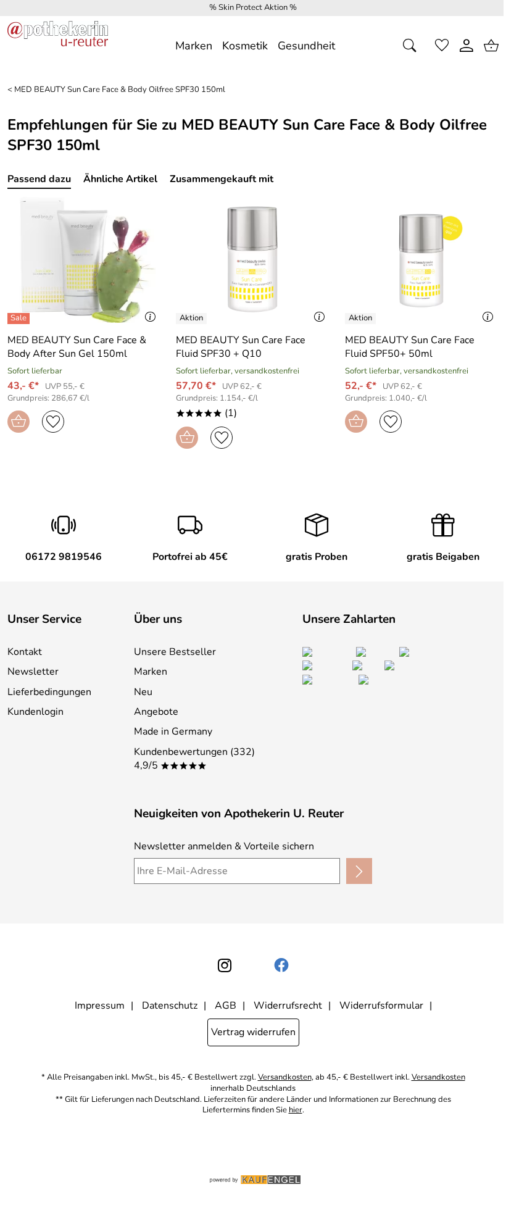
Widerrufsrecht (288, 1005)
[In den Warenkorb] (18, 421)
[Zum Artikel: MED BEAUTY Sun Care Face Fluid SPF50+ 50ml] (422, 260)
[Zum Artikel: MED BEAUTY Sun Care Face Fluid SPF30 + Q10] (253, 260)
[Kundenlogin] (466, 45)
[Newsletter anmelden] (359, 871)
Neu (143, 692)
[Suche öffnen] (413, 45)
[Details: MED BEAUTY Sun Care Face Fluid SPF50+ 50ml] (362, 318)
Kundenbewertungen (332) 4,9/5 (194, 758)
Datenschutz (169, 1005)
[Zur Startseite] (57, 45)
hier (295, 1110)
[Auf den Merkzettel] (53, 421)
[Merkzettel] (441, 45)
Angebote (156, 712)
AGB (225, 1005)
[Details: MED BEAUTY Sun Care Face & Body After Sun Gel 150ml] (20, 318)
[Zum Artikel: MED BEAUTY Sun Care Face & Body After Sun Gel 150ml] (84, 260)
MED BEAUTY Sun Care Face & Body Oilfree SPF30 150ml (119, 90)
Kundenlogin (35, 712)
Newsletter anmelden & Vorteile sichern (224, 846)
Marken (150, 671)
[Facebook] (281, 965)
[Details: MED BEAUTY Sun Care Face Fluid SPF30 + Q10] (193, 318)
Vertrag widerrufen (253, 1032)
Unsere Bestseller (175, 652)
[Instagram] (224, 965)
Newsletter (33, 671)
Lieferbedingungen (49, 692)
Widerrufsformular (381, 1005)
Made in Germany (173, 731)
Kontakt (24, 652)
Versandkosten (285, 1077)
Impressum (100, 1005)
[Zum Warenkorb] (491, 45)
